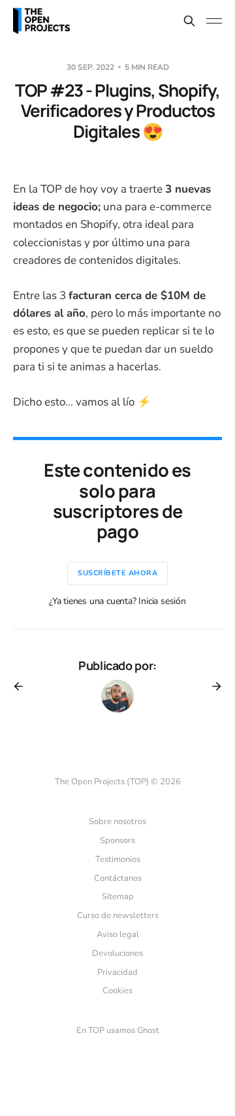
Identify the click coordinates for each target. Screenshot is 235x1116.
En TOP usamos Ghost (117, 1030)
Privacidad (117, 972)
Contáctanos (118, 878)
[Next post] (212, 686)
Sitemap (118, 896)
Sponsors (117, 840)
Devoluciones (117, 953)
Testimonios (117, 859)
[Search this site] (189, 21)
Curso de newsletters (118, 915)
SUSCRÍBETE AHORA (117, 573)
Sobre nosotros (117, 821)
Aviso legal (118, 934)
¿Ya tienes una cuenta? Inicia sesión (117, 601)
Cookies (117, 990)
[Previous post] (23, 686)
